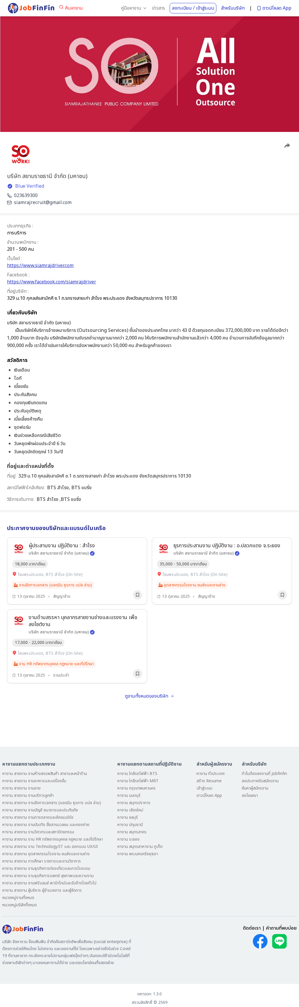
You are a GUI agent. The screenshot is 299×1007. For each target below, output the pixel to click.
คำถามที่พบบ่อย (281, 928)
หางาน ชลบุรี (127, 817)
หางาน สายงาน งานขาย (21, 788)
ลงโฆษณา (250, 795)
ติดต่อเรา (252, 928)
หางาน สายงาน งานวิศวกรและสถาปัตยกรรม (38, 832)
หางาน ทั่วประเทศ (211, 774)
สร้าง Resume (209, 781)
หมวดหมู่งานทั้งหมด (18, 898)
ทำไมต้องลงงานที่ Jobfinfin (264, 774)
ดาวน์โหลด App (277, 8)
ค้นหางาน (74, 8)
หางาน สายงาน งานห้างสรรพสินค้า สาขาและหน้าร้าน (44, 774)
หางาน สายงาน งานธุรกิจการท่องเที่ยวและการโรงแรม (46, 868)
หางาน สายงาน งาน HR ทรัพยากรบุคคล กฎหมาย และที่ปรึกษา (52, 839)
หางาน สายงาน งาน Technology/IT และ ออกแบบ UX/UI (50, 847)
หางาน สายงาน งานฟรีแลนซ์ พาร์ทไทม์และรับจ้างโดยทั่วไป (49, 883)
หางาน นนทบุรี (128, 795)
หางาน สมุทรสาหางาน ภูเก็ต (140, 847)
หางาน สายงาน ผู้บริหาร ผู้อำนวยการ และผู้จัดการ (42, 890)
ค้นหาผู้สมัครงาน (255, 788)
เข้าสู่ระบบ (204, 788)
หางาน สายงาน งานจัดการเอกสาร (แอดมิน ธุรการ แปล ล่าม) (51, 803)
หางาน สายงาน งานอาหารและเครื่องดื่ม (34, 781)
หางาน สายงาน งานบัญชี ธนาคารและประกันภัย (40, 810)
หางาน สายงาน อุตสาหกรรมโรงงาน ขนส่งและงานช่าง (46, 854)
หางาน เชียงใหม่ (130, 810)
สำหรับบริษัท (233, 8)
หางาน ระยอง (128, 839)
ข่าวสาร (158, 8)
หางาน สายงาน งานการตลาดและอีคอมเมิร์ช (37, 817)
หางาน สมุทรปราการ (133, 803)
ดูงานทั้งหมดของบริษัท (146, 696)
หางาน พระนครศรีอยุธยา (137, 854)
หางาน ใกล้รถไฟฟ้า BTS (137, 774)
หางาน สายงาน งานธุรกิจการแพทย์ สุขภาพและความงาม (48, 876)
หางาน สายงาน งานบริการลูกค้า (28, 795)
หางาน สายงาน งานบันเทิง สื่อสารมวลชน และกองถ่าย (45, 825)
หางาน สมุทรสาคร (132, 832)
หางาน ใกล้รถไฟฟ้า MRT (138, 781)
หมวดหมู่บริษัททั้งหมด (19, 905)
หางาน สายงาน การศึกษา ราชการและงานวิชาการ (41, 861)
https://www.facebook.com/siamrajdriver (51, 281)
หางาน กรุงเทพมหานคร (136, 788)
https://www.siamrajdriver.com (40, 265)
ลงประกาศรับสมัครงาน (260, 781)
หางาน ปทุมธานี (130, 825)
